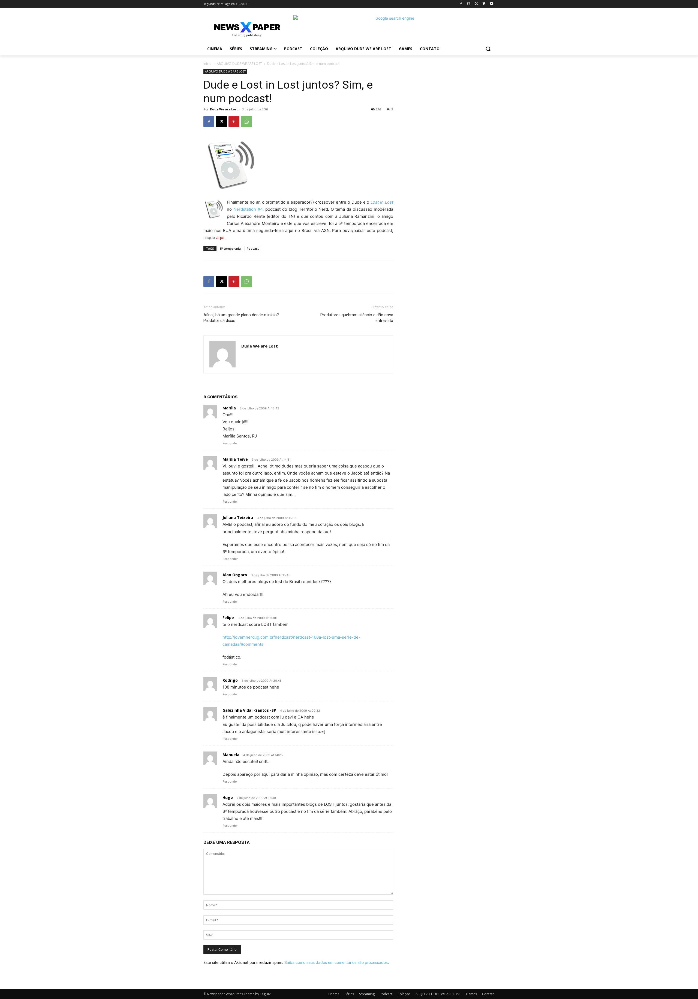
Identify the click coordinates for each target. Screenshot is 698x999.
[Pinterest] (233, 121)
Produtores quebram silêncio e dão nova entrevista (356, 317)
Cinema (333, 994)
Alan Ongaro (234, 574)
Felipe (228, 617)
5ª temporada (230, 248)
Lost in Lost (382, 202)
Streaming (367, 994)
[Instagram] (469, 4)
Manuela (230, 754)
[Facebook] (461, 4)
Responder (230, 443)
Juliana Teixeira (237, 517)
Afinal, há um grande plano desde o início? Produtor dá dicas (241, 317)
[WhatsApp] (246, 121)
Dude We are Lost (224, 109)
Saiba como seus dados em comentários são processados (336, 962)
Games (471, 994)
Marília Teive (235, 459)
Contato (488, 994)
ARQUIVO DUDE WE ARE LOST (239, 63)
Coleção (404, 994)
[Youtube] (491, 4)
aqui (220, 237)
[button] (488, 48)
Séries (349, 994)
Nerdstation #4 (248, 209)
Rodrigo (230, 680)
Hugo (227, 797)
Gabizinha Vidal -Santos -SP (249, 710)
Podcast (253, 248)
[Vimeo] (484, 4)
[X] (476, 4)
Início (207, 63)
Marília (229, 408)
